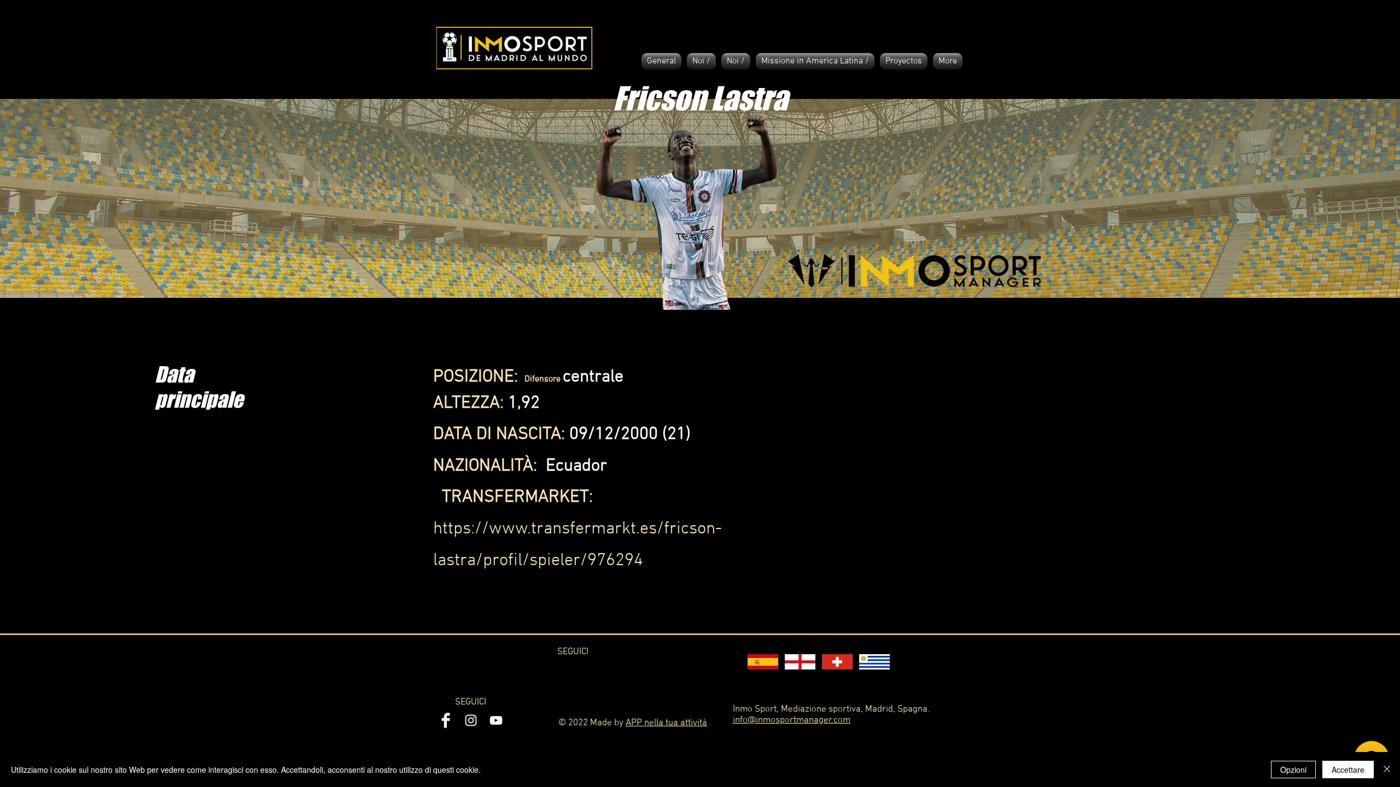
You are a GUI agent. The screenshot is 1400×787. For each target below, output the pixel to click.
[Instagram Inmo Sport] (471, 720)
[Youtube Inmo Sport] (496, 720)
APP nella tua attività (666, 723)
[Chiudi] (1386, 769)
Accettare (1348, 769)
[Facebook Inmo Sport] (445, 720)
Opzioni (1293, 769)
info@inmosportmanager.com (791, 720)
